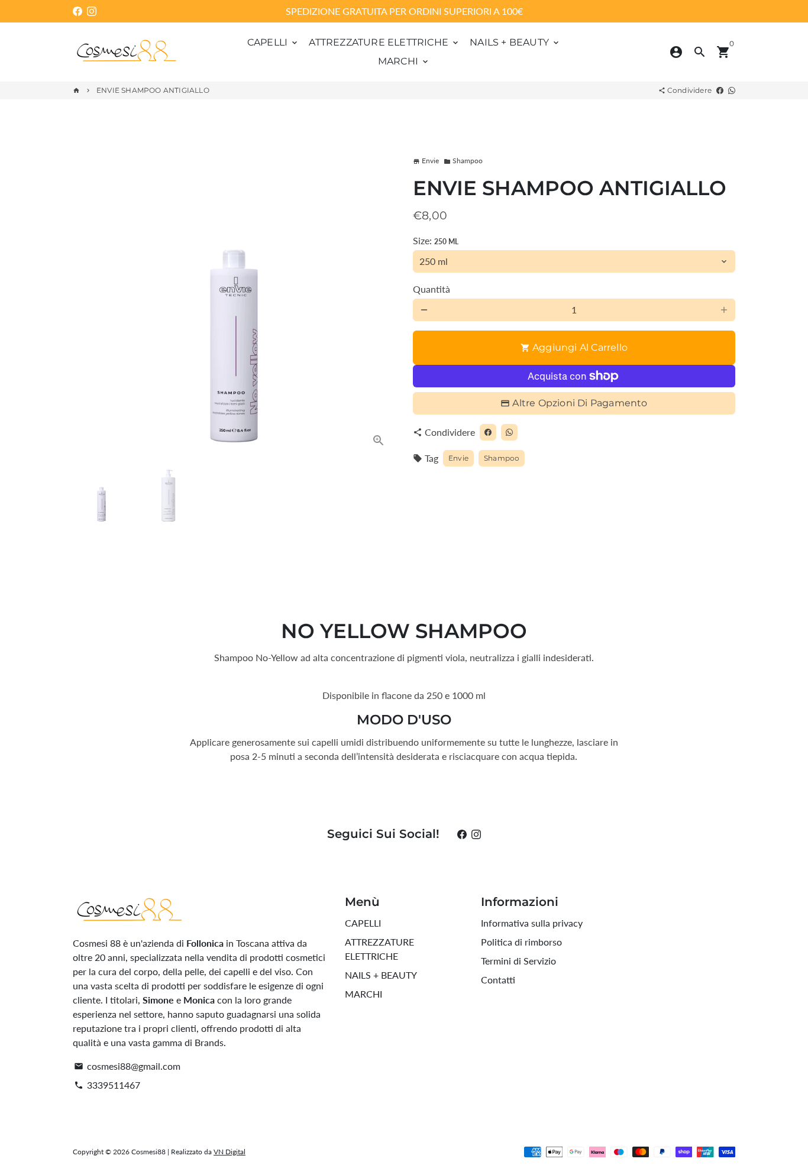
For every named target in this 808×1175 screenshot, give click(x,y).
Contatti (498, 979)
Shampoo (463, 160)
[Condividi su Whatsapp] (731, 90)
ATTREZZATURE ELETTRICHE (384, 42)
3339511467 (107, 1084)
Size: (435, 240)
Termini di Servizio (518, 960)
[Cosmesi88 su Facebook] (77, 11)
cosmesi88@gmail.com (127, 1066)
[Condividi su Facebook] (719, 90)
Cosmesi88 (148, 1151)
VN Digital (229, 1151)
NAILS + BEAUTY (515, 42)
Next (379, 296)
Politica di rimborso (521, 941)
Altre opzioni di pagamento (579, 403)
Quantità (431, 288)
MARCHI (404, 61)
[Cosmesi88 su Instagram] (91, 11)
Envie (458, 458)
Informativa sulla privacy (532, 922)
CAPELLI (273, 42)
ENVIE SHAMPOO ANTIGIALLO (152, 90)
